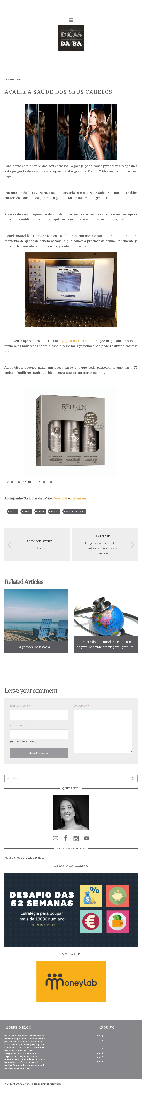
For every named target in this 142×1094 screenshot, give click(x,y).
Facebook (60, 498)
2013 (100, 1060)
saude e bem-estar (75, 511)
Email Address (20, 725)
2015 (100, 1052)
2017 (100, 1044)
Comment (81, 706)
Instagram (78, 498)
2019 (100, 1036)
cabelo (27, 511)
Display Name (20, 706)
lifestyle (55, 511)
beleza (13, 511)
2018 (100, 1040)
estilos (41, 511)
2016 (100, 1048)
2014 (100, 1056)
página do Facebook (77, 341)
